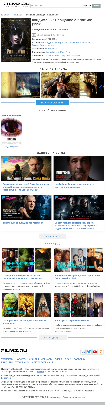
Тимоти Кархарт (39, 45)
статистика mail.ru (43, 362)
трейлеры (7, 359)
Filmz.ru (40, 371)
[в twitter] (89, 351)
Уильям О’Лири (72, 42)
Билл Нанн (85, 42)
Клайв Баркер (52, 52)
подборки (79, 359)
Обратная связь (53, 397)
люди (68, 359)
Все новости (53, 236)
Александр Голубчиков (65, 375)
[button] (100, 85)
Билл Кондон (51, 49)
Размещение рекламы (74, 397)
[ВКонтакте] (83, 351)
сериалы (46, 359)
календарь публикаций (15, 362)
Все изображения (52, 102)
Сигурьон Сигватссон (70, 56)
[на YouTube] (95, 351)
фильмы (34, 359)
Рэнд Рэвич (65, 52)
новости (21, 359)
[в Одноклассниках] (100, 351)
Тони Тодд (46, 42)
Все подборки (52, 337)
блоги (58, 359)
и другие (52, 45)
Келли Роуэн (58, 42)
